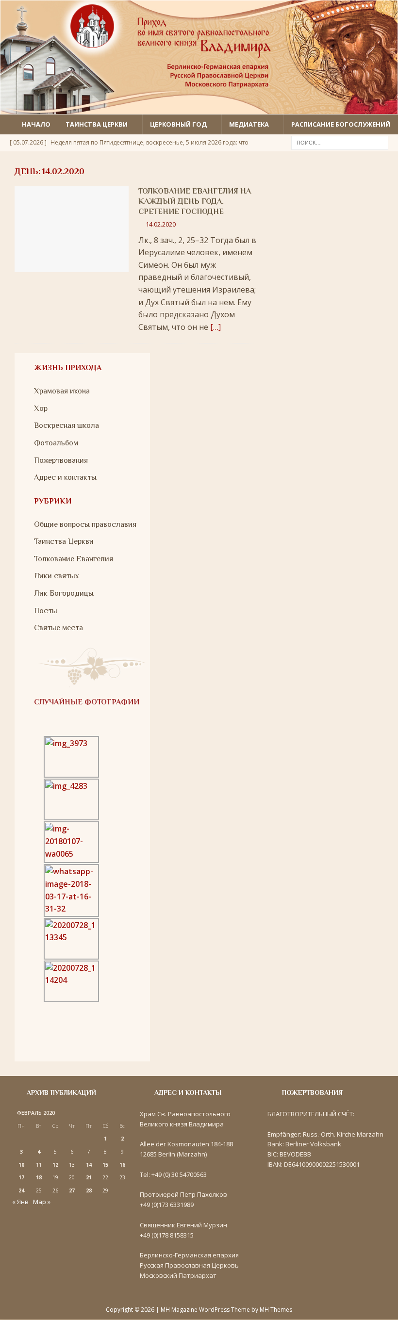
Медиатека (249, 124)
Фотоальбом (56, 443)
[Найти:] (339, 141)
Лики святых (56, 575)
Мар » (41, 1201)
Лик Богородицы (64, 593)
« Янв (20, 1201)
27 (72, 1190)
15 (105, 1164)
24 (21, 1190)
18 (39, 1177)
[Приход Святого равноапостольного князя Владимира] (199, 108)
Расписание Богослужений (340, 124)
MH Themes (276, 1309)
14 (89, 1164)
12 (55, 1164)
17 (21, 1177)
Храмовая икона (62, 391)
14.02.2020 (161, 224)
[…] (215, 327)
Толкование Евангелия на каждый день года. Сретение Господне (194, 201)
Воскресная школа (66, 425)
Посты (45, 610)
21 (89, 1177)
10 (21, 1164)
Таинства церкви (97, 124)
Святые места (58, 627)
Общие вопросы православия (85, 524)
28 (89, 1190)
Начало (36, 124)
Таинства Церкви (64, 541)
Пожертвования (61, 460)
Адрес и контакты (65, 477)
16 (122, 1164)
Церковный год (178, 124)
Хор (41, 408)
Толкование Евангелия (73, 558)
